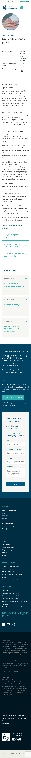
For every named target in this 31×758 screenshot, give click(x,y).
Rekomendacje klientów (9, 547)
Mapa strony (6, 724)
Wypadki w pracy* (8, 571)
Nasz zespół (6, 544)
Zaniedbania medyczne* (10, 580)
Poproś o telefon (25, 1)
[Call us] (21, 7)
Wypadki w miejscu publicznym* (12, 574)
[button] (27, 7)
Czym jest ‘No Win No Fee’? (10, 596)
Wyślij (15, 484)
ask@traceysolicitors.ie (11, 529)
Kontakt (4, 555)
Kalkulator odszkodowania (10, 593)
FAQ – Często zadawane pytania (12, 607)
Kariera (4, 553)
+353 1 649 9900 (15, 397)
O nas (4, 542)
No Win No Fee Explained (10, 671)
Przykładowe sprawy (8, 550)
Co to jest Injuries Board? (10, 599)
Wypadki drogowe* (8, 569)
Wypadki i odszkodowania (10, 566)
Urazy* (4, 577)
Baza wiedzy (6, 590)
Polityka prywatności (8, 721)
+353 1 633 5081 (8, 526)
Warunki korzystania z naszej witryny (14, 718)
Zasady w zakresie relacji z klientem (13, 715)
